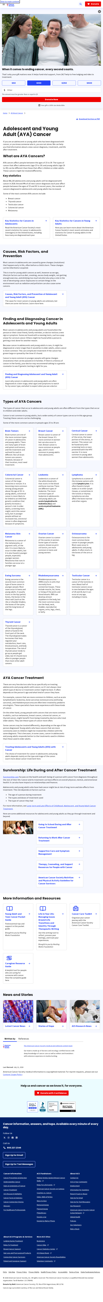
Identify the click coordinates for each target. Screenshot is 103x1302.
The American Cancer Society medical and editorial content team (48, 1046)
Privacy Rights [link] (34, 1272)
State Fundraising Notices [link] (90, 1272)
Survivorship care (11, 777)
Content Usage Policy (12, 1074)
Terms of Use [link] (74, 1272)
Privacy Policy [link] (22, 1272)
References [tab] (23, 1038)
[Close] (99, 11)
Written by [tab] (10, 1038)
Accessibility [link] (63, 1272)
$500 (89, 83)
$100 (38, 83)
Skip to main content (9, 1)
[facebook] (12, 1137)
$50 (14, 83)
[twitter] (4, 1137)
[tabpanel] (43, 1052)
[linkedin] (16, 1137)
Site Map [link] (12, 1272)
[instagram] (8, 1137)
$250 (64, 83)
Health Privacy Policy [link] (48, 1272)
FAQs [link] (5, 1272)
